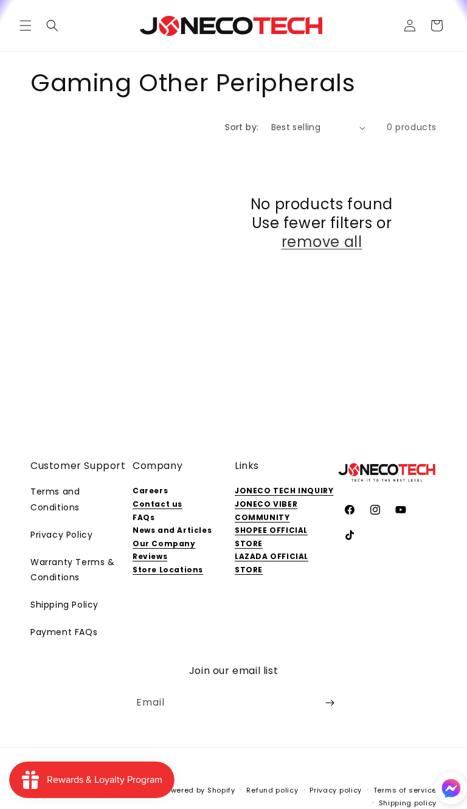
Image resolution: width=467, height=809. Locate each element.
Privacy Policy (61, 535)
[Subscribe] (329, 703)
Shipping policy (408, 803)
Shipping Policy (64, 605)
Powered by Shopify (198, 790)
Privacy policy (336, 790)
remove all (322, 241)
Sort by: (241, 127)
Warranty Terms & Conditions (72, 569)
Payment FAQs (63, 632)
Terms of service (405, 790)
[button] (25, 25)
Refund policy (272, 790)
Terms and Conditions (55, 499)
